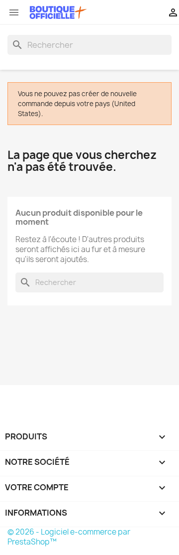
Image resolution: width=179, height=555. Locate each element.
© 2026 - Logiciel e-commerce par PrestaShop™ (68, 537)
